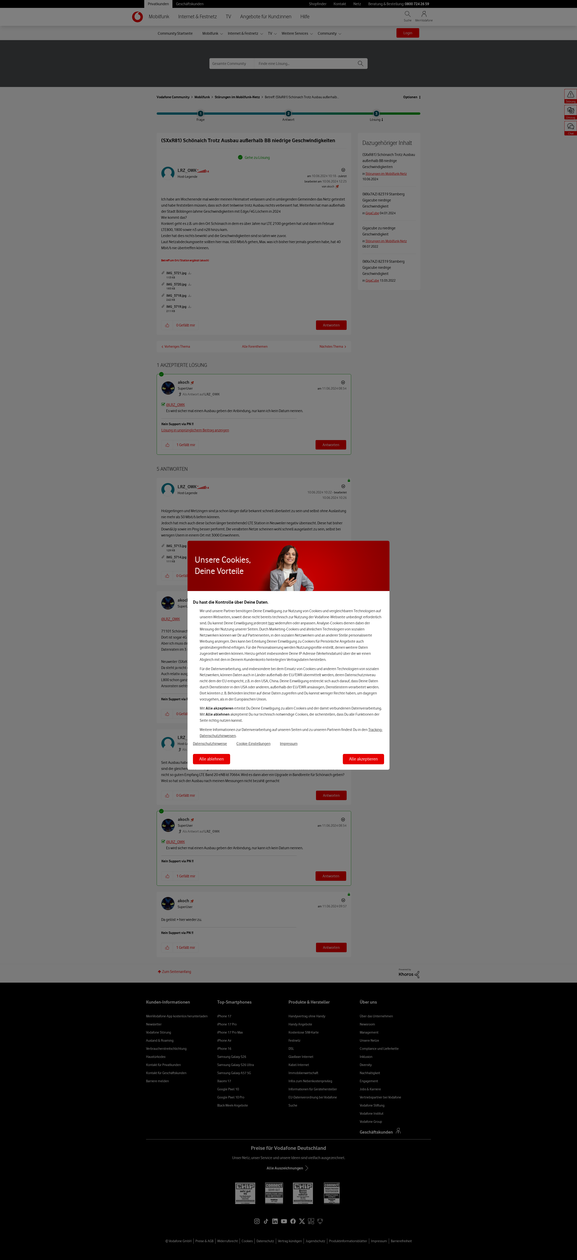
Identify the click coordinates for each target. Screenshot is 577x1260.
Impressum (289, 743)
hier (271, 623)
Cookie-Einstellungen (253, 743)
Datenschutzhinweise (210, 743)
